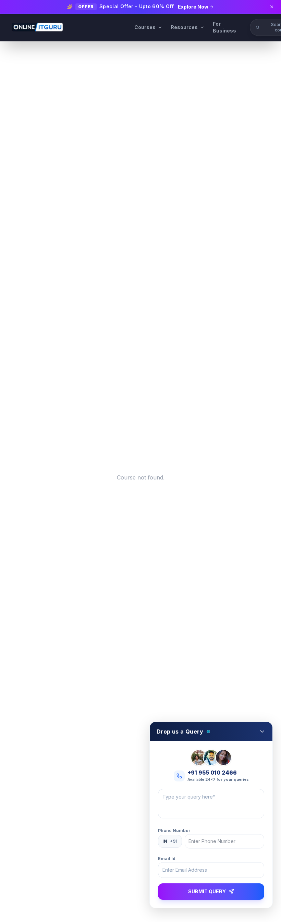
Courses (145, 27)
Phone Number (174, 830)
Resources (184, 27)
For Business (224, 27)
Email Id (166, 858)
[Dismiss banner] (272, 7)
